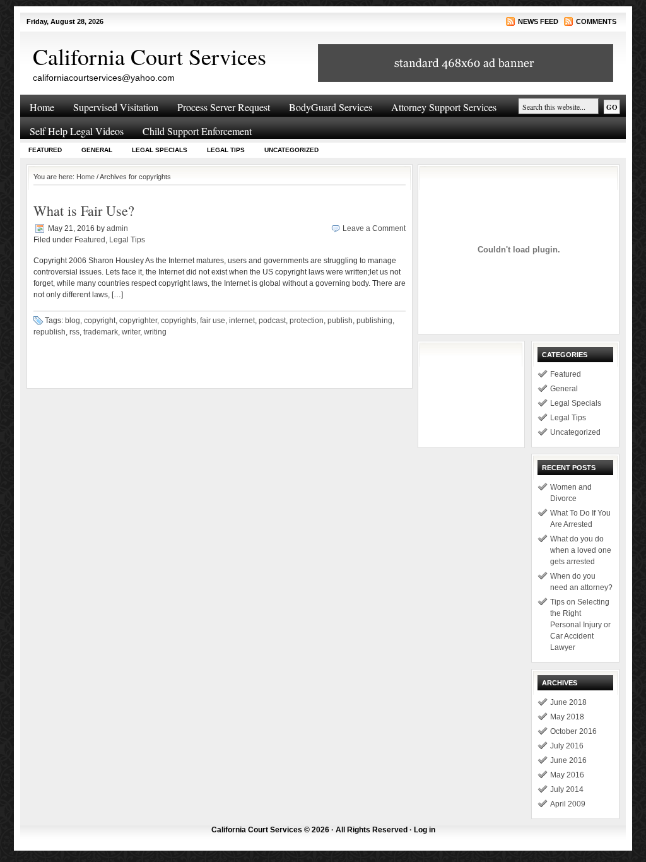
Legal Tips (226, 149)
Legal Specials (159, 149)
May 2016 (567, 774)
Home (42, 107)
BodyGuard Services (330, 107)
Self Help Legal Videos (77, 131)
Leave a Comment (374, 228)
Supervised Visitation (115, 107)
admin (117, 228)
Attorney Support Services (443, 107)
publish (340, 320)
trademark (100, 332)
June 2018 (568, 702)
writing (155, 332)
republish (49, 332)
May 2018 (567, 716)
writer (131, 332)
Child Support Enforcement (197, 131)
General (96, 149)
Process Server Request (223, 107)
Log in (424, 829)
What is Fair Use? (83, 210)
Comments (596, 21)
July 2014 (567, 789)
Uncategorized (291, 149)
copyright (99, 320)
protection (307, 320)
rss (74, 332)
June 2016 (568, 760)
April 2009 (567, 804)
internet (242, 320)
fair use (212, 320)
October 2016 (573, 731)
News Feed (538, 21)
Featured (45, 149)
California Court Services (149, 56)
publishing (374, 320)
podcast (272, 320)
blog (72, 320)
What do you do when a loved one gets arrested (580, 550)
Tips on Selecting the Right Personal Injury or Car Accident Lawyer (580, 625)
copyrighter (138, 320)
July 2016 (567, 745)
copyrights (178, 320)
